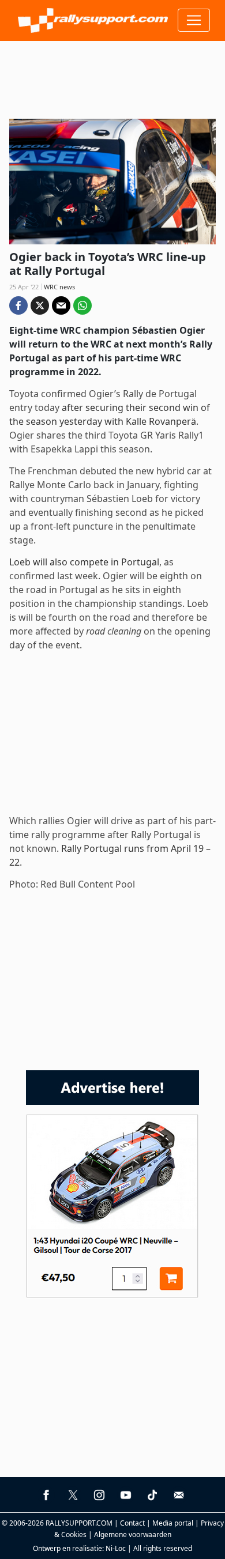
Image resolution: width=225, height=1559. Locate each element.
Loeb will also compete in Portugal (84, 562)
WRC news (59, 286)
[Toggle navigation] (194, 20)
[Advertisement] (112, 75)
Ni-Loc (116, 1548)
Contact (132, 1523)
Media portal (172, 1523)
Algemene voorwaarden (132, 1534)
